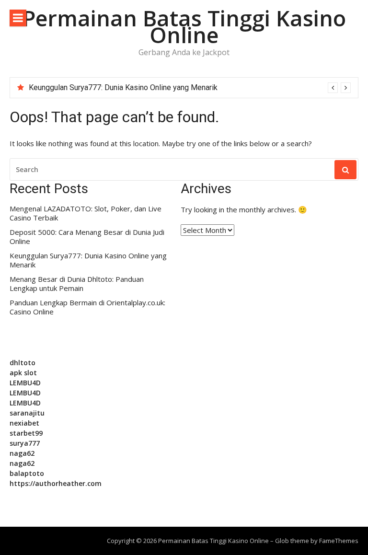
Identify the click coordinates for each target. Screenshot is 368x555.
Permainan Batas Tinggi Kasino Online (184, 26)
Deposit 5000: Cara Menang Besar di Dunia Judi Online (87, 237)
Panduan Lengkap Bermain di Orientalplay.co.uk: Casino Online (87, 307)
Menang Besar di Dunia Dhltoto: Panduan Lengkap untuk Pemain (77, 284)
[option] (190, 87)
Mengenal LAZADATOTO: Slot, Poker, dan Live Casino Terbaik (85, 213)
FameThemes (338, 540)
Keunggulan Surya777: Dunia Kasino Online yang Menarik (123, 87)
